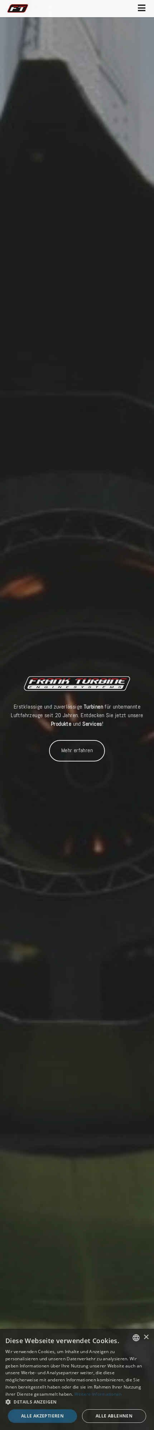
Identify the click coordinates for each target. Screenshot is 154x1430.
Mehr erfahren (77, 750)
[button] (77, 1402)
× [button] (146, 1337)
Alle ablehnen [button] (114, 1416)
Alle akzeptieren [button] (42, 1416)
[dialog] (77, 1379)
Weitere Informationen (97, 1394)
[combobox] (136, 1337)
